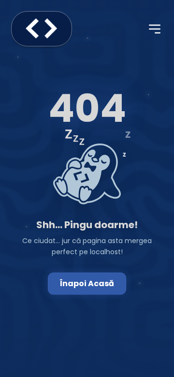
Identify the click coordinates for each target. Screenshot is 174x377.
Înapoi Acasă (87, 283)
